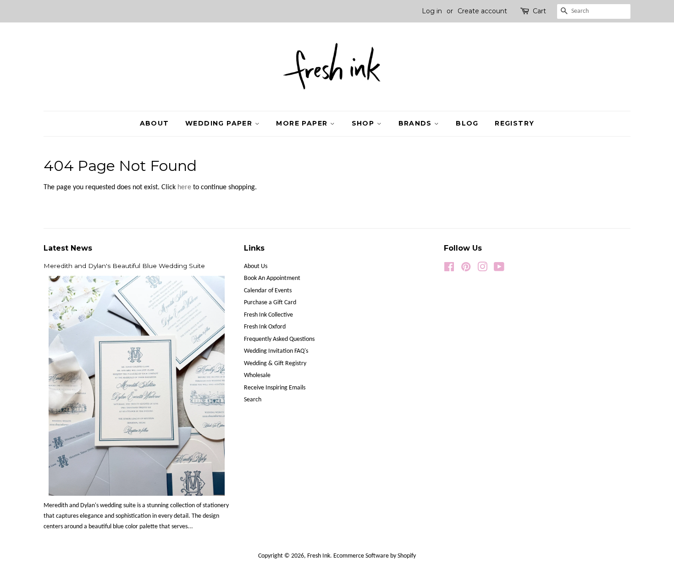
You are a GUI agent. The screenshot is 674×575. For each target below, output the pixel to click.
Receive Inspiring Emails (274, 388)
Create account (482, 11)
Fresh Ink (318, 556)
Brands (416, 123)
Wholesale (257, 375)
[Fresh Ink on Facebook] (449, 269)
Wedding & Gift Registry (275, 364)
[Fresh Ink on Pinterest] (466, 269)
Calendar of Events (268, 291)
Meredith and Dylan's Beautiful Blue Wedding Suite (124, 265)
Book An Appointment (272, 278)
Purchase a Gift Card (270, 303)
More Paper (303, 123)
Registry (514, 123)
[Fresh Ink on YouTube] (499, 269)
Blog (467, 123)
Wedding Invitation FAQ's (276, 351)
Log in (432, 11)
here (184, 187)
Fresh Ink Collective (268, 315)
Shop (364, 123)
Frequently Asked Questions (279, 339)
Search (252, 400)
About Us (255, 266)
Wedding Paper (220, 123)
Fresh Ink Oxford (265, 327)
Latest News (68, 248)
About (154, 123)
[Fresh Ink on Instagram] (482, 269)
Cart (539, 11)
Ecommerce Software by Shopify (374, 556)
